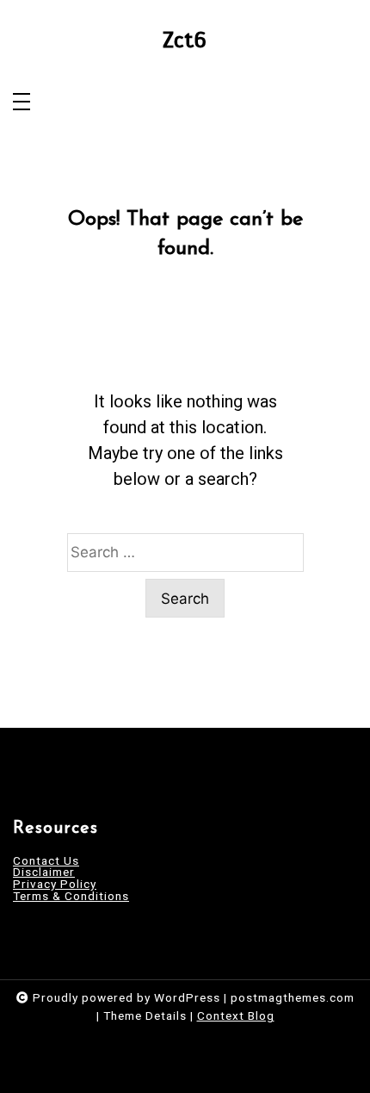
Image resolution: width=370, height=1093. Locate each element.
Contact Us (46, 861)
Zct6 (185, 40)
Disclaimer (44, 872)
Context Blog (235, 1015)
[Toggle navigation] (21, 102)
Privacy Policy (54, 885)
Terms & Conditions (71, 897)
